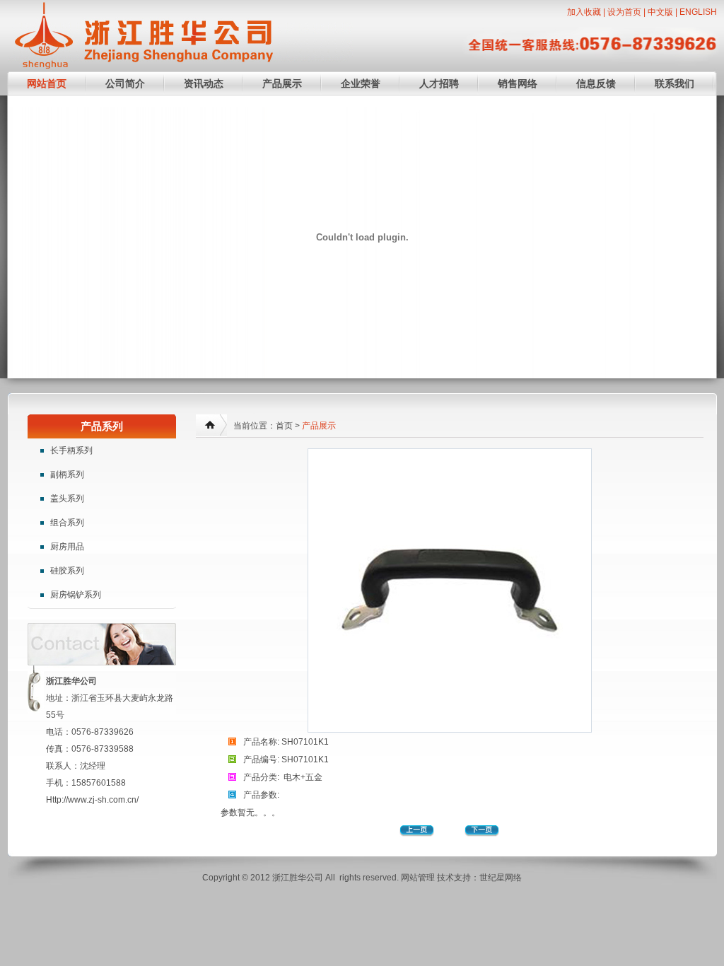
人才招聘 (439, 83)
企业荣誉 (360, 83)
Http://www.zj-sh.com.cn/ (92, 800)
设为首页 (624, 12)
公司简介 (125, 83)
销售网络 (517, 83)
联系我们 (674, 83)
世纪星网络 (500, 878)
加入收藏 (584, 12)
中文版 (660, 12)
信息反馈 (596, 83)
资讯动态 (203, 83)
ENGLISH (698, 12)
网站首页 (46, 83)
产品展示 (282, 83)
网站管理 (418, 878)
